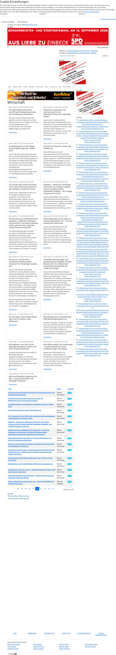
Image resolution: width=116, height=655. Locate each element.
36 (18, 489)
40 (33, 489)
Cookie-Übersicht (84, 633)
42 (41, 489)
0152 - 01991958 (92, 51)
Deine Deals (67, 87)
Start (10, 87)
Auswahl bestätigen (8, 22)
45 (53, 489)
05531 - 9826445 (91, 53)
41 (37, 489)
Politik (25, 87)
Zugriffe (70, 389)
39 (29, 489)
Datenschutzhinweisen (91, 12)
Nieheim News (64, 647)
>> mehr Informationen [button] (108, 19)
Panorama (53, 87)
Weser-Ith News (64, 649)
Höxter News (11, 647)
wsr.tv (36, 25)
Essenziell (3, 14)
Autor (59, 389)
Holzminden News (91, 644)
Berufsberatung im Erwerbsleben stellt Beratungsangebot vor (30, 464)
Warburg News (38, 649)
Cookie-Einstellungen (101, 634)
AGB (15, 633)
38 (25, 489)
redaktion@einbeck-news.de (76, 51)
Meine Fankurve (38, 647)
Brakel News (37, 644)
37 (21, 489)
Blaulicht (32, 87)
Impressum (32, 633)
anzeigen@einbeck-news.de (75, 53)
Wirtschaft (39, 87)
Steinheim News (12, 649)
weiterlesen (13, 132)
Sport (46, 87)
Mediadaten (29, 25)
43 (45, 489)
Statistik (42, 14)
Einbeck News (64, 644)
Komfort (82, 14)
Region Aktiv (17, 87)
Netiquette (66, 633)
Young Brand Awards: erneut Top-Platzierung (24, 410)
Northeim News (90, 647)
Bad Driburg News (13, 644)
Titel (9, 389)
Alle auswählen (22, 22)
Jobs (59, 87)
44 (49, 489)
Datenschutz (49, 633)
